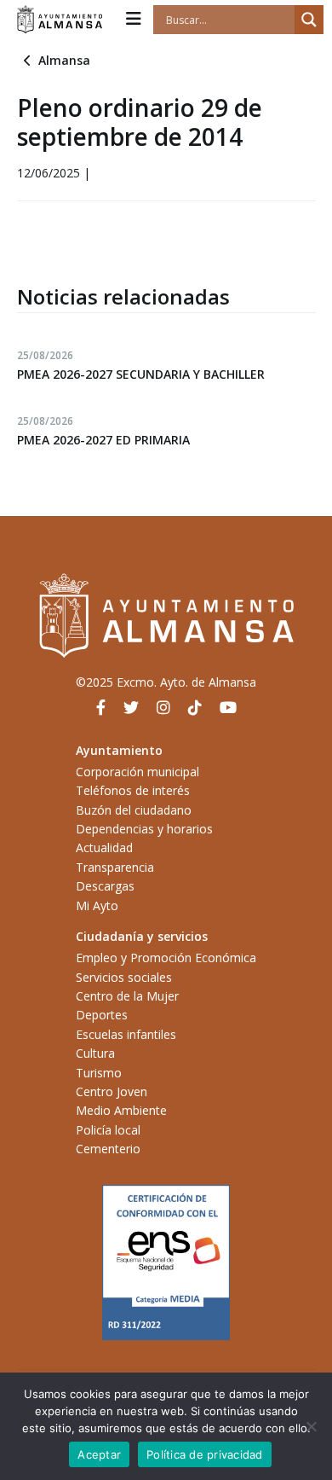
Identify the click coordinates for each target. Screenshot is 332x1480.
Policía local (108, 1130)
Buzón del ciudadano (134, 810)
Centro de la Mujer (127, 996)
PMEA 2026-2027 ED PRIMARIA (103, 440)
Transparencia (115, 867)
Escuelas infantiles (126, 1034)
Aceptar (99, 1454)
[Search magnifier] (309, 19)
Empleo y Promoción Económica (166, 957)
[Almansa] (59, 19)
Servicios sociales (124, 977)
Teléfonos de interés (133, 790)
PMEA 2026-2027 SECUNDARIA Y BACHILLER (141, 374)
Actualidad (104, 847)
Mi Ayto (97, 905)
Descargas (105, 886)
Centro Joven (111, 1091)
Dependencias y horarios (144, 829)
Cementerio (108, 1148)
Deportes (102, 1015)
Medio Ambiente (121, 1110)
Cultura (95, 1053)
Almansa (64, 60)
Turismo (99, 1073)
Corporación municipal (137, 771)
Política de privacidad (204, 1454)
